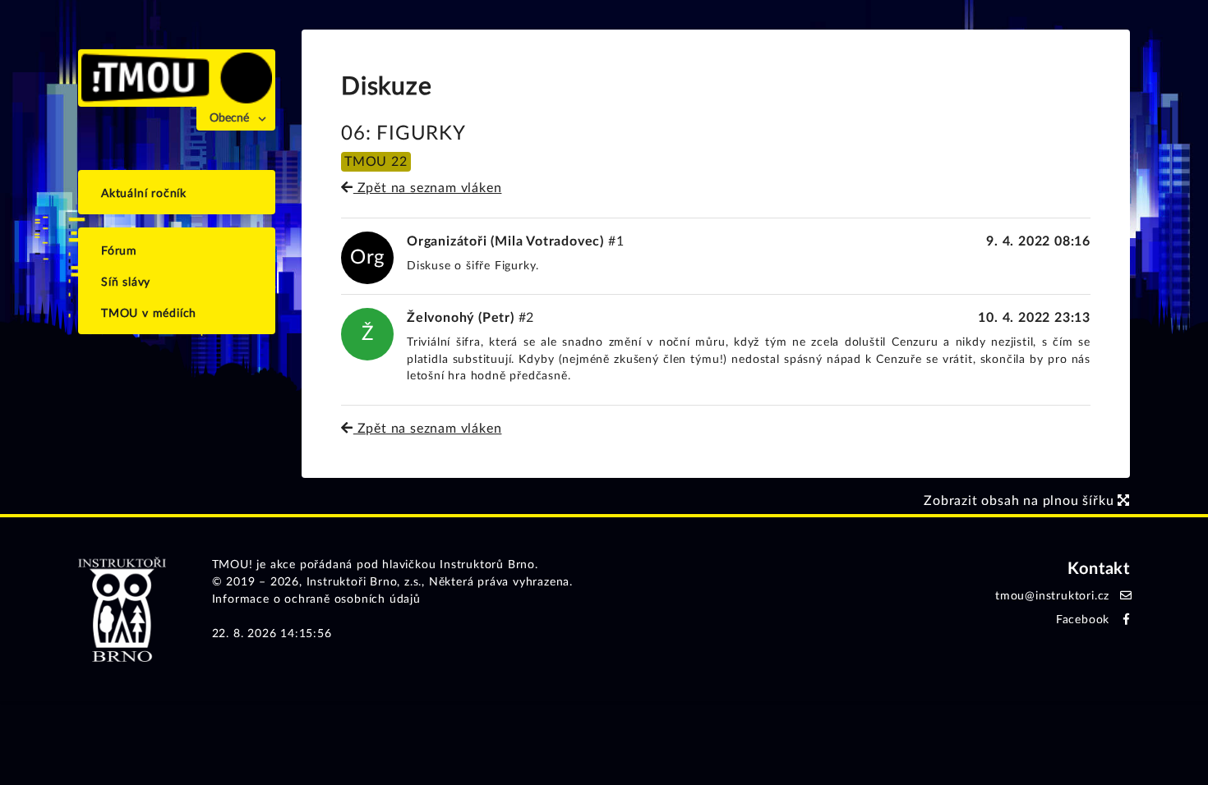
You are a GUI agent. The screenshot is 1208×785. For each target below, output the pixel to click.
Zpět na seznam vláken (427, 188)
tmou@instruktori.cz (1052, 596)
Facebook (1082, 620)
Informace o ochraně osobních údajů (316, 599)
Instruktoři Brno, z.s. (364, 582)
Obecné (229, 118)
